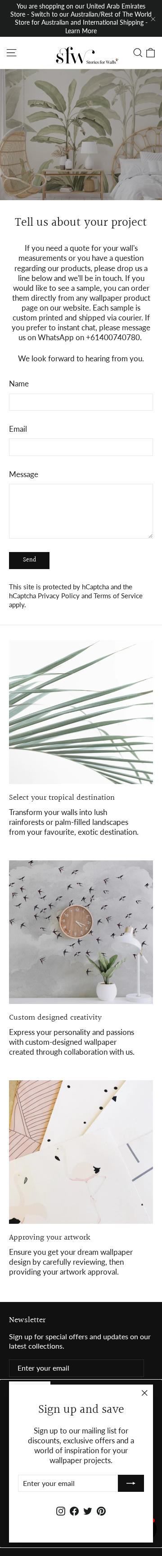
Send (29, 560)
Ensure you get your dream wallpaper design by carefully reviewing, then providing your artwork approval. (71, 1261)
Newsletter (27, 1319)
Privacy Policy (59, 596)
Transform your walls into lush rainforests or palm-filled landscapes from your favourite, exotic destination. (74, 822)
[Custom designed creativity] (81, 932)
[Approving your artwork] (81, 1152)
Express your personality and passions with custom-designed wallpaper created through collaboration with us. (72, 1041)
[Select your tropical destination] (81, 712)
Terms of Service (118, 596)
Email (18, 429)
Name (19, 383)
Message (23, 474)
